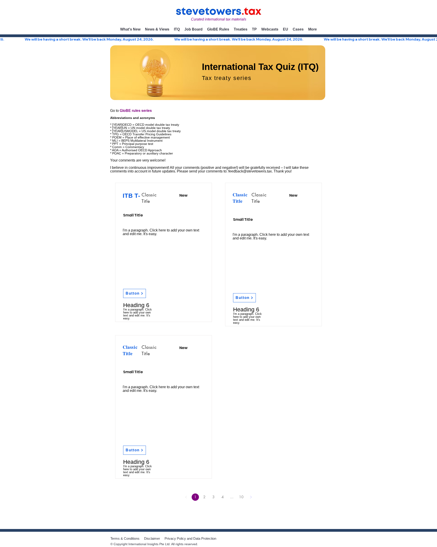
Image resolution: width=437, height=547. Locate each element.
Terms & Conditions (125, 538)
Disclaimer (152, 538)
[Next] (250, 497)
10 (241, 497)
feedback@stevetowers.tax (250, 171)
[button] (157, 29)
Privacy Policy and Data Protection (190, 538)
